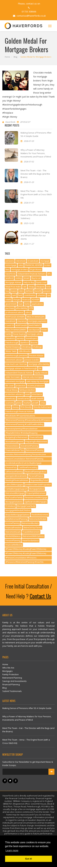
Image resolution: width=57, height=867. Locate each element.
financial (26, 299)
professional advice (14, 312)
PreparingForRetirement (36, 441)
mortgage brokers (19, 269)
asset (27, 394)
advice (28, 312)
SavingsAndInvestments (16, 476)
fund (20, 295)
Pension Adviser (36, 355)
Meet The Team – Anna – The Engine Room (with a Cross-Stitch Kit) (36, 194)
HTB (31, 308)
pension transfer (31, 359)
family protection (27, 390)
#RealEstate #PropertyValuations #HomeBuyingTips (20, 416)
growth (35, 402)
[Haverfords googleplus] (15, 780)
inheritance (37, 394)
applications (37, 304)
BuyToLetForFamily (14, 497)
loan (20, 304)
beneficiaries (23, 398)
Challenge (37, 347)
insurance (21, 321)
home (27, 304)
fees (7, 269)
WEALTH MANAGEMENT (16, 329)
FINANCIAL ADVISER (33, 265)
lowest (14, 291)
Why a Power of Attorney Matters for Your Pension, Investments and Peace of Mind (36, 153)
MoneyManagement (14, 441)
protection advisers (14, 394)
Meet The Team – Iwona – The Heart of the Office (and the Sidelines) (35, 215)
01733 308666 (29, 11)
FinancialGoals (36, 437)
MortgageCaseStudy (26, 506)
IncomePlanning (13, 523)
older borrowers (13, 377)
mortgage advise (34, 334)
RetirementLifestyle (37, 519)
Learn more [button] (12, 850)
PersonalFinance (36, 476)
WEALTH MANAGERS (36, 316)
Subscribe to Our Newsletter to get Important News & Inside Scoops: (27, 763)
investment (10, 321)
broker (47, 265)
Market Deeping (13, 347)
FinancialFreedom (14, 527)
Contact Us (40, 596)
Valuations (10, 338)
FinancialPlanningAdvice (35, 471)
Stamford (24, 342)
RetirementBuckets (30, 523)
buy (7, 291)
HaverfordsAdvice (30, 540)
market (27, 402)
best (48, 286)
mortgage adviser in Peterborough (21, 368)
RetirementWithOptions (33, 536)
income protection (35, 385)
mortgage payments (37, 321)
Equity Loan (41, 282)
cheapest (40, 286)
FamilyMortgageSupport (16, 489)
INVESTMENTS (35, 325)
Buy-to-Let (36, 278)
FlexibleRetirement (40, 514)
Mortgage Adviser (14, 282)
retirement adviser (14, 359)
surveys (20, 338)
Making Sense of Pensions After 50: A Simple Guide (26, 708)
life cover (10, 385)
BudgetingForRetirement (17, 437)
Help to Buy (29, 282)
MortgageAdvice (36, 489)
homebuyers (31, 338)
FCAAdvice (10, 506)
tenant (26, 278)
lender (44, 329)
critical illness (11, 390)
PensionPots (11, 467)
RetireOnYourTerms (32, 527)
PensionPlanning (13, 540)
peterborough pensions (16, 355)
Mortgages (7, 671)
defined (29, 291)
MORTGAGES (21, 325)
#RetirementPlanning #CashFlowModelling (24, 424)
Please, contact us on (29, 3)
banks (8, 334)
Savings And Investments (14, 681)
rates (20, 265)
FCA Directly (26, 407)
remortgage (11, 265)
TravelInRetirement (31, 532)
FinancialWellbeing (14, 544)
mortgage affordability (39, 364)
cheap (31, 286)
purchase (10, 308)
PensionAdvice (12, 445)
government (11, 304)
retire (21, 291)
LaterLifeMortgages (14, 484)
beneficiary (11, 398)
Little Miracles (25, 351)
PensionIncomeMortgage (36, 497)
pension (47, 291)
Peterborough (12, 342)
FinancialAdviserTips (15, 450)
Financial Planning (11, 684)
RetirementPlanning (34, 450)
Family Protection (10, 674)
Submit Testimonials (12, 691)
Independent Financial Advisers (32, 273)
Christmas (26, 347)
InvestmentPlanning (29, 445)
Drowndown (32, 261)
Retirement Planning (12, 677)
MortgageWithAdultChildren (18, 510)
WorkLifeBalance (13, 536)
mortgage (45, 261)
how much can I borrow (16, 364)
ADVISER (35, 299)
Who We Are (8, 667)
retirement (20, 261)
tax (48, 295)
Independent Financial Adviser (19, 372)
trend (8, 407)
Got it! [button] (28, 858)
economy (10, 402)
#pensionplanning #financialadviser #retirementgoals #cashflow (22, 429)
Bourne (34, 342)
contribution (29, 295)
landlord (9, 278)
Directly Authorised (42, 407)
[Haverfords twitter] (10, 780)
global (19, 402)
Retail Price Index (13, 286)
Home (7, 57)
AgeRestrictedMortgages (36, 501)
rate (24, 286)
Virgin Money (35, 269)
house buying (19, 334)
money (16, 407)
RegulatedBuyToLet (39, 480)
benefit (38, 291)
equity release (41, 372)
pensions (10, 261)
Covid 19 (9, 325)
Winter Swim (11, 351)
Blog (15, 57)
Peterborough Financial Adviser (20, 411)
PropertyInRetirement (35, 493)
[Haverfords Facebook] (5, 780)
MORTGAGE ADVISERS (15, 316)
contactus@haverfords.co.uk (31, 15)
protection (20, 385)
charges (16, 299)
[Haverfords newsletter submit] (51, 772)
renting (18, 278)
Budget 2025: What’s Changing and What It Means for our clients (35, 235)
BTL (49, 273)
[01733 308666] (28, 8)
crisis (43, 402)
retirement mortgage (15, 381)
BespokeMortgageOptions (17, 514)
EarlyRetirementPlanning (16, 519)
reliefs (8, 299)
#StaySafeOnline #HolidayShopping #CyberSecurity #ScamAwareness (21, 433)
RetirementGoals (13, 532)
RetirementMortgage (15, 493)
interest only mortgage (33, 377)
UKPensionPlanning (14, 471)
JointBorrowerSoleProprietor (38, 484)
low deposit (33, 329)
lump (8, 295)
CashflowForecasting (28, 467)
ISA (40, 368)
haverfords (11, 273)
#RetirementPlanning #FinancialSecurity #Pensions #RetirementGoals (28, 420)
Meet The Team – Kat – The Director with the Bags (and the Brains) (35, 174)
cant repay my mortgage (37, 381)
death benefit (37, 398)
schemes (41, 295)
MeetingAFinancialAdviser (17, 480)
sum (14, 295)
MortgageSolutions (14, 501)
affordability (21, 308)
